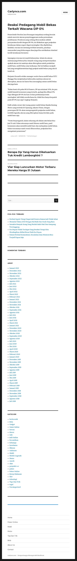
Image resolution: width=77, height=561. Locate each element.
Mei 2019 (12, 378)
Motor (11, 458)
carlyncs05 (14, 136)
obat (11, 464)
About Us (11, 545)
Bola (11, 422)
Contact (11, 549)
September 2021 (15, 310)
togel (11, 484)
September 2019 (15, 367)
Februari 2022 (14, 297)
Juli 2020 (12, 341)
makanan (13, 450)
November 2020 (15, 331)
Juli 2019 (12, 372)
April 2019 (13, 380)
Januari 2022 (14, 299)
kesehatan (13, 445)
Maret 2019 (13, 383)
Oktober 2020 (14, 333)
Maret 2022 (13, 294)
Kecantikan (13, 440)
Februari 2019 (14, 386)
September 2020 (15, 336)
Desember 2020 (15, 328)
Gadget (12, 424)
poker (11, 469)
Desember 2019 (15, 359)
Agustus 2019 (14, 370)
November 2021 (15, 305)
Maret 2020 (13, 352)
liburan (12, 448)
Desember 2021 (15, 302)
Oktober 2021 (14, 307)
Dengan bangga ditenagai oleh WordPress (31, 555)
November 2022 (15, 273)
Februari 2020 (14, 354)
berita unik (13, 419)
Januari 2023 (14, 268)
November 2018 (15, 393)
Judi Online (13, 437)
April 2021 (13, 320)
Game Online (14, 427)
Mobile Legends (15, 456)
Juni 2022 (12, 286)
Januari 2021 (14, 325)
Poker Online (14, 471)
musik (11, 461)
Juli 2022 (12, 284)
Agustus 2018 (14, 399)
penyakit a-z (14, 466)
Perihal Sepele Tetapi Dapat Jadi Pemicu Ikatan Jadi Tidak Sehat (33, 219)
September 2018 (15, 396)
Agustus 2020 (14, 339)
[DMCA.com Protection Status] (33, 187)
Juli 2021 (12, 315)
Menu (65, 12)
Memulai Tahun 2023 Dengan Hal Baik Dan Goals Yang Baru (32, 222)
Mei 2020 (13, 346)
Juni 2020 (13, 344)
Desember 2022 (15, 271)
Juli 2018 (12, 401)
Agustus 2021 (14, 312)
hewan (12, 430)
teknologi (13, 479)
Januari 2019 (14, 388)
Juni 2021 (12, 318)
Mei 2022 (12, 289)
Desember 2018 (15, 391)
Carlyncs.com (17, 11)
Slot (10, 477)
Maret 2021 (13, 323)
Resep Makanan (15, 474)
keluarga (12, 443)
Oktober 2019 (14, 365)
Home (10, 517)
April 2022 (13, 292)
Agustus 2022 (14, 281)
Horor (11, 432)
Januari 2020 (14, 357)
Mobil (11, 453)
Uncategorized (15, 487)
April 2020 (13, 349)
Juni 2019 (12, 375)
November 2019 (15, 362)
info (11, 435)
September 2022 (15, 279)
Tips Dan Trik (14, 482)
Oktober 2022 (14, 276)
